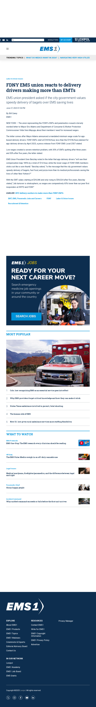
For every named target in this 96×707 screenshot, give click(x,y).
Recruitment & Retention (18, 204)
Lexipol (23, 690)
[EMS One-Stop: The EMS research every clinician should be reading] (84, 443)
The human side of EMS (20, 414)
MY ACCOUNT (66, 40)
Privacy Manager (65, 621)
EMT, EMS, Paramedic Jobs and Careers (25, 199)
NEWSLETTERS (53, 40)
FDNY (49, 199)
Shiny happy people (15, 487)
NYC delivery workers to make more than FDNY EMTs (39, 193)
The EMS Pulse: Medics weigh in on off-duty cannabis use (32, 457)
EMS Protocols (12, 441)
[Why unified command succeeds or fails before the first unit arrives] (84, 501)
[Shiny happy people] (84, 487)
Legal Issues (11, 469)
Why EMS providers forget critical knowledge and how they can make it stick (45, 398)
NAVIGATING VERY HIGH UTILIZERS (76, 58)
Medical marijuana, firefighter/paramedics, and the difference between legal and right (40, 474)
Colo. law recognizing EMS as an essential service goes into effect (39, 391)
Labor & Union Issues (14, 79)
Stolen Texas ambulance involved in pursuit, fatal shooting (36, 406)
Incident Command (13, 499)
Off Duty (9, 455)
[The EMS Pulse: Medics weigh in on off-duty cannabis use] (84, 457)
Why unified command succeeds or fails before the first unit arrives (36, 501)
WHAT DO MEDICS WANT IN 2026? (41, 58)
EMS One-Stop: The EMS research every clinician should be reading (36, 443)
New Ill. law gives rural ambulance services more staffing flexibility (41, 422)
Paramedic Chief (13, 485)
